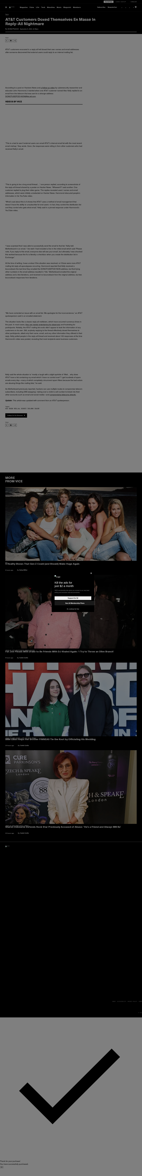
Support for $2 (73, 598)
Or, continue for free (73, 609)
